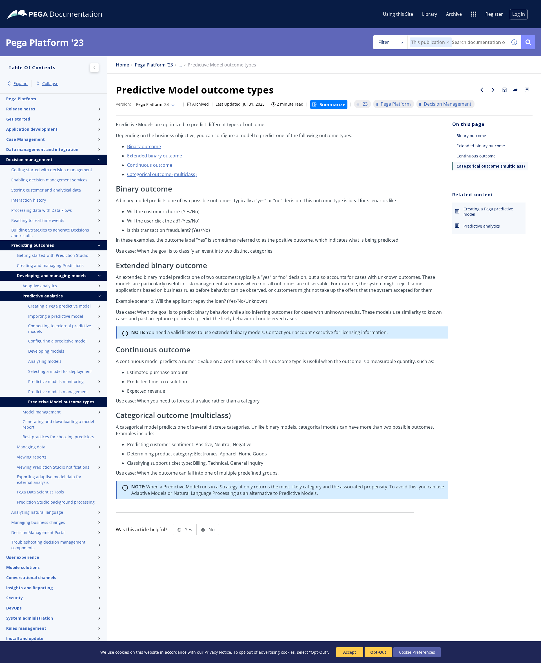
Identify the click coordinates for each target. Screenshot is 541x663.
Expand (21, 83)
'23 (365, 104)
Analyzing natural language (37, 512)
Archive (454, 14)
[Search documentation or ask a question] (528, 42)
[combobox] (457, 42)
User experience (22, 557)
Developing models (46, 351)
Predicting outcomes (32, 245)
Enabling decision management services (49, 180)
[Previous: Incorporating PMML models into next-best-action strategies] (481, 89)
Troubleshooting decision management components (48, 544)
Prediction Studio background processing (56, 502)
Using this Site (398, 14)
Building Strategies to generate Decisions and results (50, 232)
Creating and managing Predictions (50, 265)
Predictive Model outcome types (61, 401)
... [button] (180, 65)
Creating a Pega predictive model (59, 306)
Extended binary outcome (154, 156)
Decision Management (447, 104)
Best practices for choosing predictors (58, 436)
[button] (448, 42)
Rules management (26, 628)
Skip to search (68, 6)
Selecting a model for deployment (60, 371)
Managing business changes (38, 522)
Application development (31, 129)
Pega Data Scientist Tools (40, 492)
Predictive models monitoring (56, 381)
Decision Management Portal (38, 532)
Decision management (29, 159)
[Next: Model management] (493, 89)
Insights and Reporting (29, 587)
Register (494, 14)
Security (14, 597)
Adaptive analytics (40, 285)
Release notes (20, 109)
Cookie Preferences (417, 652)
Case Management (25, 139)
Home (122, 65)
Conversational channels (31, 577)
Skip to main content (25, 6)
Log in (518, 14)
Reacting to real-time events (37, 220)
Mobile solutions (23, 567)
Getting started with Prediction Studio (52, 255)
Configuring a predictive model (57, 341)
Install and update (24, 638)
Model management (42, 412)
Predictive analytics (43, 296)
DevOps (14, 608)
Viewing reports (31, 457)
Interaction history (28, 200)
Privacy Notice (218, 652)
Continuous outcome (149, 165)
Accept (349, 652)
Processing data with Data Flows (41, 210)
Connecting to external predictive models (59, 328)
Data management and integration (42, 149)
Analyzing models (44, 361)
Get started (18, 119)
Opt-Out (378, 652)
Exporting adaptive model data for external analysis (49, 479)
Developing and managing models (52, 275)
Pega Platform (21, 98)
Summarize (332, 104)
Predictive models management (58, 391)
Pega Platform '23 (154, 65)
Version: (123, 104)
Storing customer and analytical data (46, 190)
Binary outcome (144, 146)
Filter (383, 42)
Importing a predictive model (55, 316)
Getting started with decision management (51, 169)
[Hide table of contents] (94, 67)
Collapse (50, 83)
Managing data (31, 447)
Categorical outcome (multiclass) (162, 174)
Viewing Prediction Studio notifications (53, 467)
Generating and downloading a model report (58, 424)
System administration (29, 618)
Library (429, 14)
